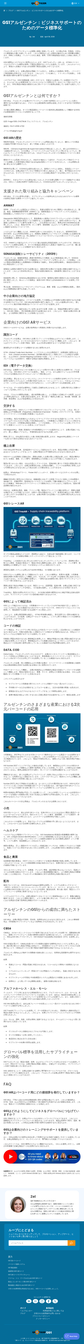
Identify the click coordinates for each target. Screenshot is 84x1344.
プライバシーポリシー (41, 1316)
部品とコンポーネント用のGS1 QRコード (22, 1282)
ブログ (11, 10)
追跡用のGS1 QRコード (16, 1271)
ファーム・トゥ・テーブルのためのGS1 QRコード (25, 1278)
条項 (48, 1308)
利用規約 (46, 1310)
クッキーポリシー (43, 1318)
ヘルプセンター (26, 1310)
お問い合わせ (55, 1313)
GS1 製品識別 (12, 1268)
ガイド (23, 1308)
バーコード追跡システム (16, 1264)
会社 (52, 1308)
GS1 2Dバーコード (14, 1261)
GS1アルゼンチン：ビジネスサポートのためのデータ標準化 (40, 10)
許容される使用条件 (42, 1313)
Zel (33, 37)
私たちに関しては (57, 1310)
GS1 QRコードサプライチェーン (19, 1275)
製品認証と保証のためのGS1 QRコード (21, 1285)
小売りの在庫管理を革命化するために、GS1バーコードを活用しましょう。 (34, 1289)
